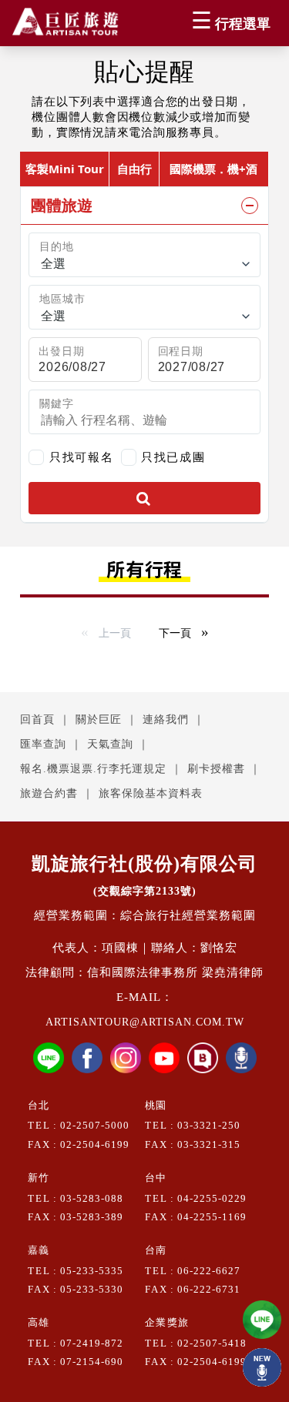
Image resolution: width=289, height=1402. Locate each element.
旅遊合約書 (49, 793)
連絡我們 (166, 719)
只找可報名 (81, 456)
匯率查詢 (43, 744)
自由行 (134, 168)
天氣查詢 (110, 744)
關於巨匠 (99, 719)
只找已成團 (173, 455)
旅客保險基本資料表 (151, 793)
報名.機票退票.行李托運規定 (93, 769)
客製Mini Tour (64, 168)
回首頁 (37, 719)
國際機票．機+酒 (213, 168)
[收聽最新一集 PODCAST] (262, 1367)
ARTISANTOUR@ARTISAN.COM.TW (144, 1022)
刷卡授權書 (216, 769)
